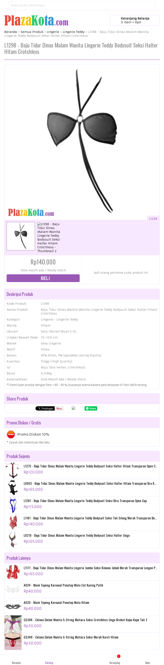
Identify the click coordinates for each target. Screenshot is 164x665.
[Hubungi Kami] (82, 659)
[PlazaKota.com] (36, 20)
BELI (45, 278)
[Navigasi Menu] (4, 5)
